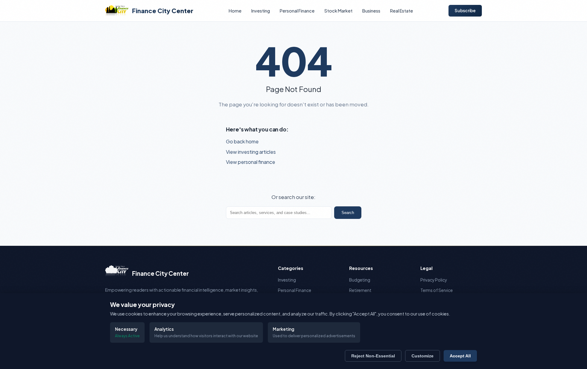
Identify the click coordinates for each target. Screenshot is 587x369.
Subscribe (465, 10)
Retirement (360, 290)
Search (347, 212)
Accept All (460, 355)
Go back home (242, 141)
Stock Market (338, 10)
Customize (423, 355)
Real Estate (401, 10)
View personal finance (250, 162)
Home (235, 10)
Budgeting (359, 279)
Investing (260, 10)
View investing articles (251, 152)
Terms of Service (436, 290)
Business (371, 10)
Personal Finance (297, 10)
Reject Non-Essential (373, 355)
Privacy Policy (433, 279)
